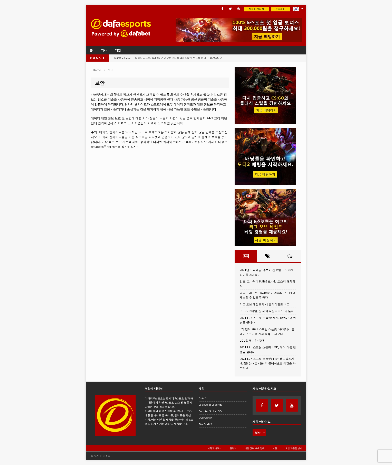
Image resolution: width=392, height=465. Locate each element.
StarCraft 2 (205, 424)
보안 (275, 448)
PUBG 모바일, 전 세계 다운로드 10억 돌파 (267, 311)
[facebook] (222, 8)
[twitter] (230, 8)
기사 (104, 50)
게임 (118, 50)
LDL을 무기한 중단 (252, 340)
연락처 (233, 448)
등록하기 (280, 9)
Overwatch (205, 418)
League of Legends (210, 404)
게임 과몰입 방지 (293, 448)
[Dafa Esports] (121, 28)
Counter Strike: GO (210, 411)
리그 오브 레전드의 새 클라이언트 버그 (265, 304)
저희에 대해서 (214, 448)
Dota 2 (203, 398)
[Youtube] (238, 8)
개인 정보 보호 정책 (254, 448)
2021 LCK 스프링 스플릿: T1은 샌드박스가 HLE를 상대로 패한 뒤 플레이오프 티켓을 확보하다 (268, 363)
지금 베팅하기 (256, 9)
